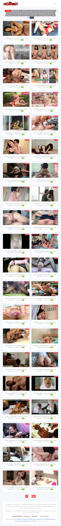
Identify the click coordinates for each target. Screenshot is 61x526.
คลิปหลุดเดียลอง (34, 13)
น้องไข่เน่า (29, 10)
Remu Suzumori (31, 15)
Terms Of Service (44, 516)
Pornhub (53, 15)
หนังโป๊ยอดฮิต (15, 10)
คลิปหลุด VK (52, 13)
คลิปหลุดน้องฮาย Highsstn (12, 15)
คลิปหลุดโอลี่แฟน (43, 13)
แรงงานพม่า (39, 110)
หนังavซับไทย (9, 13)
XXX (37, 10)
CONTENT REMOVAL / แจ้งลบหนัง (20, 516)
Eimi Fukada (22, 15)
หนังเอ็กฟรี (48, 10)
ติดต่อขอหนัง (35, 516)
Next (34, 496)
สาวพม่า (11, 39)
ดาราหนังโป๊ (22, 10)
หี (29, 13)
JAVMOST (42, 10)
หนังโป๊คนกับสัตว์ (45, 15)
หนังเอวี (54, 10)
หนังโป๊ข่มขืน (17, 13)
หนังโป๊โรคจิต (24, 13)
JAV (33, 10)
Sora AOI (38, 15)
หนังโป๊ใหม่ (7, 10)
